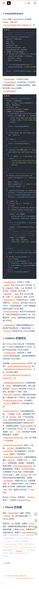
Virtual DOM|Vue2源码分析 (16, 576)
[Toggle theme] (35, 3)
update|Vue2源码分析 (24, 578)
